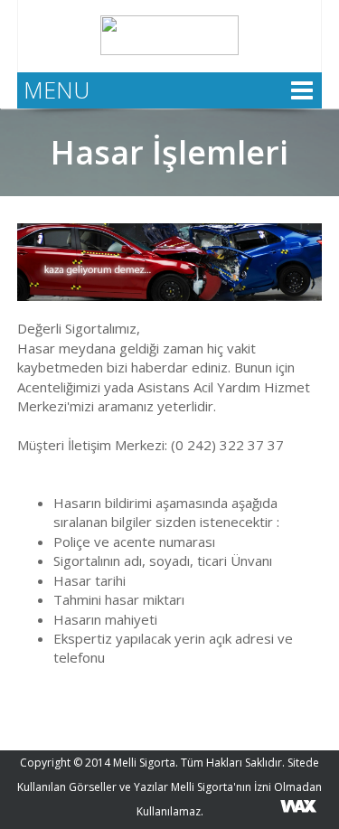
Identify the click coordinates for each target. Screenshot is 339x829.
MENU (56, 89)
